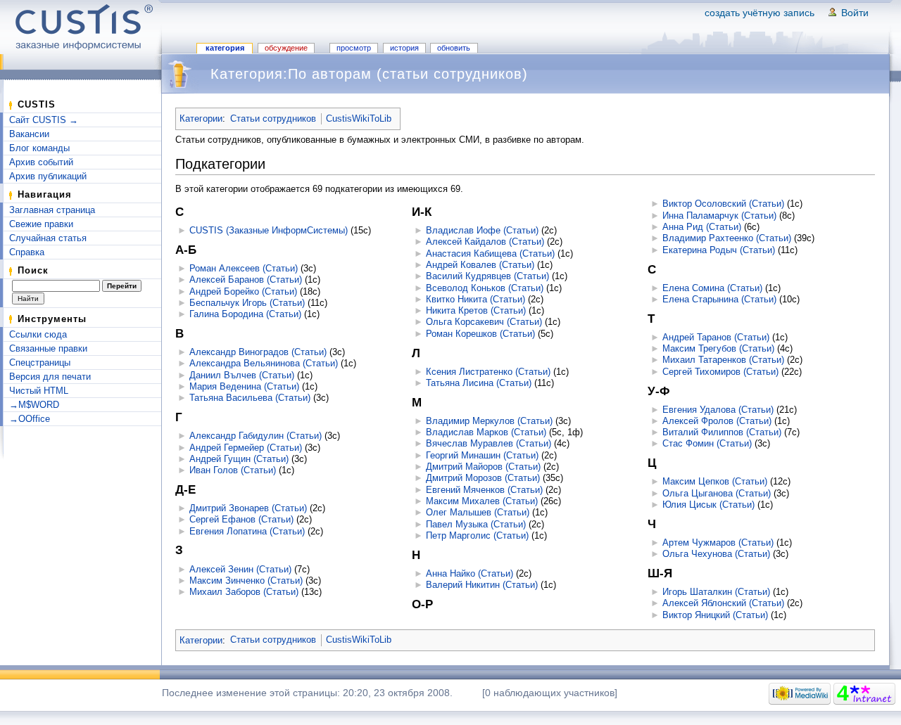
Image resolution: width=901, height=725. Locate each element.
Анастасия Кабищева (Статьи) (490, 253)
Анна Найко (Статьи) (469, 573)
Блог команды (39, 148)
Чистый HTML (38, 390)
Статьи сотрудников (273, 118)
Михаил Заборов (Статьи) (243, 591)
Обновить (453, 48)
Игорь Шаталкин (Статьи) (716, 591)
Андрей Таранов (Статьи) (715, 337)
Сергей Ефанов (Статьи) (241, 519)
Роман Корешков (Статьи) (480, 333)
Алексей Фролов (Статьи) (716, 421)
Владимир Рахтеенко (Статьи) (726, 238)
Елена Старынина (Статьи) (719, 299)
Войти (855, 12)
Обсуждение (286, 48)
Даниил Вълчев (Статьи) (241, 375)
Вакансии (29, 134)
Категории (200, 118)
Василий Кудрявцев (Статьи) (487, 276)
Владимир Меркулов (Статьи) (489, 421)
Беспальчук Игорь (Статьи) (247, 302)
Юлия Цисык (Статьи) (708, 504)
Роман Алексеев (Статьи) (243, 268)
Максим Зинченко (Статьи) (246, 580)
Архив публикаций (48, 176)
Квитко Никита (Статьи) (475, 299)
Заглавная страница (52, 210)
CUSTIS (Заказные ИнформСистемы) (268, 230)
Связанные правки (48, 348)
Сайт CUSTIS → (43, 120)
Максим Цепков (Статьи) (714, 481)
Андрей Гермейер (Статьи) (245, 447)
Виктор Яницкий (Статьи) (715, 615)
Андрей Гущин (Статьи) (239, 459)
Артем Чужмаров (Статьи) (718, 542)
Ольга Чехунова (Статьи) (716, 553)
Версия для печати (50, 376)
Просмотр (353, 48)
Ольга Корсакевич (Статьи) (484, 321)
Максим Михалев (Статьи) (482, 501)
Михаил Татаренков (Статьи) (723, 359)
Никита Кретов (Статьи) (476, 310)
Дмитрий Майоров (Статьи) (483, 466)
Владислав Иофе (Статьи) (482, 230)
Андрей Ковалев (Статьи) (480, 264)
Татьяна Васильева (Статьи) (249, 397)
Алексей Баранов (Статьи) (245, 279)
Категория (225, 48)
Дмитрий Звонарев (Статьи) (248, 508)
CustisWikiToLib (358, 118)
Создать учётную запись (759, 12)
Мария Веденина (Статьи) (244, 386)
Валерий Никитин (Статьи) (482, 584)
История (404, 48)
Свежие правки (41, 224)
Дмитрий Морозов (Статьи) (483, 478)
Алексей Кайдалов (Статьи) (485, 241)
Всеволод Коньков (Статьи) (484, 288)
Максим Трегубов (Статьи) (718, 348)
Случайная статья (48, 238)
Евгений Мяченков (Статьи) (484, 490)
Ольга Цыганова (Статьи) (716, 493)
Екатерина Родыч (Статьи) (718, 250)
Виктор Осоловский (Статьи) (723, 203)
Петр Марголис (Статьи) (477, 535)
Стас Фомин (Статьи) (707, 443)
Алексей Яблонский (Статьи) (723, 603)
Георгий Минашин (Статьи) (482, 455)
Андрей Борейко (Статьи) (243, 291)
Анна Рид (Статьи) (701, 227)
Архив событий (41, 162)
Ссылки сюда (38, 334)
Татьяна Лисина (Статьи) (478, 383)
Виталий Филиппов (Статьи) (721, 432)
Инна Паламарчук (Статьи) (719, 215)
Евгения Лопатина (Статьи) (247, 531)
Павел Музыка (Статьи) (476, 524)
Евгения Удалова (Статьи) (718, 409)
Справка (26, 252)
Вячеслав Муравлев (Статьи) (488, 443)
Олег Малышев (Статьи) (477, 512)
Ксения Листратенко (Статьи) (488, 371)
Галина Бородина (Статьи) (245, 314)
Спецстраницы (39, 362)
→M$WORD (34, 404)
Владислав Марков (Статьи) (486, 432)
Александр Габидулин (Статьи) (255, 435)
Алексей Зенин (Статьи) (240, 569)
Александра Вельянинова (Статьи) (263, 363)
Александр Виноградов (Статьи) (258, 352)
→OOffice (29, 418)
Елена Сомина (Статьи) (712, 288)
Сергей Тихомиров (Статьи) (720, 371)
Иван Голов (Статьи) (232, 470)
